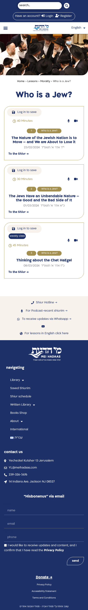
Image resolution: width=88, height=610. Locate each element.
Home (21, 81)
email (7, 517)
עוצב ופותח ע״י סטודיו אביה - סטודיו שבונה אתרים (44, 606)
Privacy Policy (54, 550)
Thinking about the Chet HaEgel (44, 260)
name (8, 504)
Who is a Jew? (49, 131)
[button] (5, 28)
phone (8, 531)
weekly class (17, 236)
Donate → (44, 577)
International (19, 429)
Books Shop (18, 413)
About (14, 421)
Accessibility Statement (44, 591)
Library (15, 380)
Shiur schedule (20, 396)
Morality (45, 81)
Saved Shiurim (20, 388)
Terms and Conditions (44, 598)
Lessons (32, 81)
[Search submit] (66, 5)
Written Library (20, 405)
